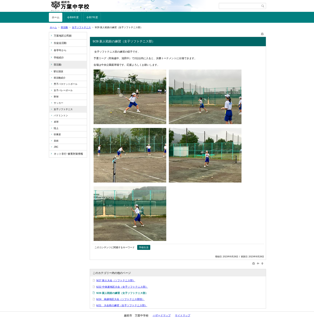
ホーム (55, 17)
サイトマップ (182, 315)
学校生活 (143, 247)
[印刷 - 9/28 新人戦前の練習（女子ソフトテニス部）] (262, 33)
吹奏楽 (57, 134)
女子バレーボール (63, 90)
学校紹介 (59, 57)
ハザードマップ (162, 315)
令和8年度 (73, 17)
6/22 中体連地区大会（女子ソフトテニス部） (122, 286)
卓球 (56, 121)
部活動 (64, 27)
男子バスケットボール (65, 84)
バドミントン (61, 115)
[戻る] (258, 263)
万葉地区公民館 (63, 35)
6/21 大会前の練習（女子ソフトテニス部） (121, 305)
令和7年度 (92, 17)
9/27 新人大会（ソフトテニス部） (115, 280)
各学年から (60, 50)
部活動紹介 (60, 77)
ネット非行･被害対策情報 (68, 153)
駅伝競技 (58, 71)
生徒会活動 (60, 42)
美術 (56, 140)
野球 (56, 96)
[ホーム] (134, 6)
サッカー (58, 103)
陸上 (56, 128)
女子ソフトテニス (81, 27)
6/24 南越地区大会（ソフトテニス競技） (120, 299)
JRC (56, 147)
